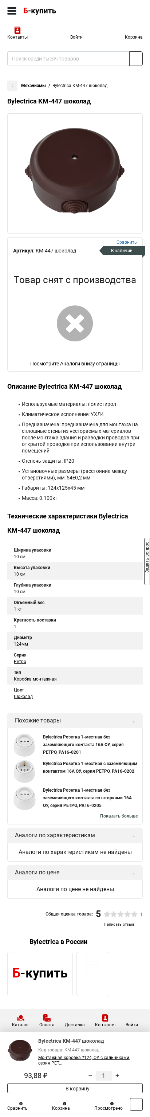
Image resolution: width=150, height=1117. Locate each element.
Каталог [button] (20, 1024)
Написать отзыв (119, 924)
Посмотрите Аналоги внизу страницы (75, 364)
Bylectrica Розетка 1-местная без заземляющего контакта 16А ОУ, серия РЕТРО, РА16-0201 (83, 744)
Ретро (20, 661)
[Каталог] (11, 11)
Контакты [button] (17, 37)
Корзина (134, 37)
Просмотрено (108, 1108)
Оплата (47, 1024)
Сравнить (17, 1108)
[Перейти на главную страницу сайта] (55, 11)
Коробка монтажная (35, 679)
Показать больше (119, 816)
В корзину (77, 1088)
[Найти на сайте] (136, 58)
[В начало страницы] (136, 1104)
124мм (21, 644)
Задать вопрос (147, 558)
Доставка (75, 1024)
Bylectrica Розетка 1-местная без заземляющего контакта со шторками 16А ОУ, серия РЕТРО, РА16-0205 (87, 798)
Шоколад (23, 696)
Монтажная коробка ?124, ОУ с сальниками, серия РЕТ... (84, 1060)
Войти (76, 37)
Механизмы (33, 85)
